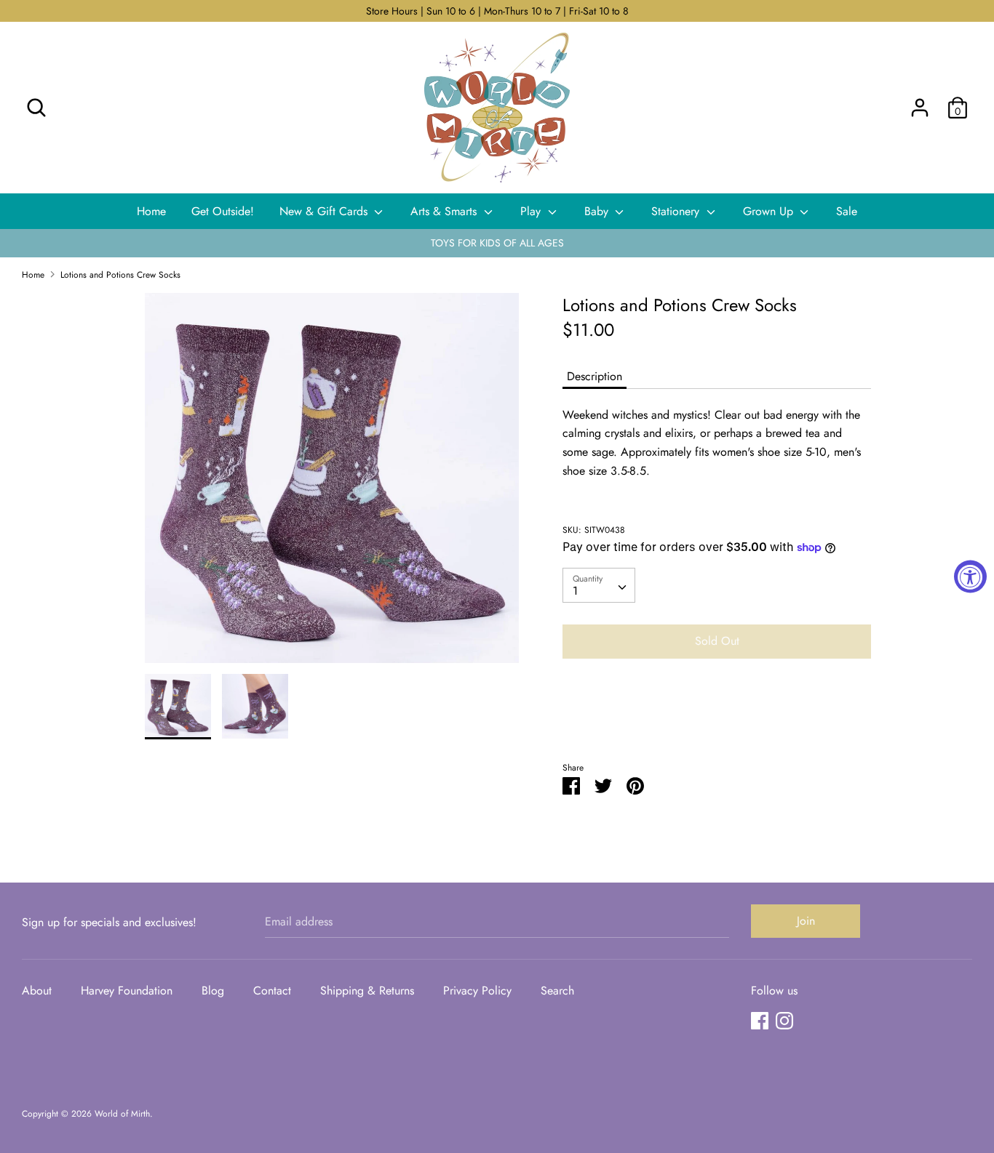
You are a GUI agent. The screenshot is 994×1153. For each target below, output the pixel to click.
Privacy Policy (477, 990)
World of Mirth (122, 1113)
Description (594, 376)
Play (532, 211)
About (37, 990)
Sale (846, 211)
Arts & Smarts (445, 211)
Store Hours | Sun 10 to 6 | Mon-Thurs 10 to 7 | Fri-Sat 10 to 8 (497, 11)
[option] (332, 483)
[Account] (919, 102)
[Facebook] (759, 1020)
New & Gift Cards (325, 211)
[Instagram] (784, 1020)
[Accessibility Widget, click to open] (970, 577)
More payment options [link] (717, 720)
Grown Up (770, 211)
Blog (213, 990)
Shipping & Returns (367, 990)
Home (151, 211)
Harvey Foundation (126, 990)
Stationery (677, 211)
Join (806, 920)
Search (557, 990)
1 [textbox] (575, 590)
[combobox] (598, 585)
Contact (272, 990)
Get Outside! (222, 211)
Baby (598, 211)
